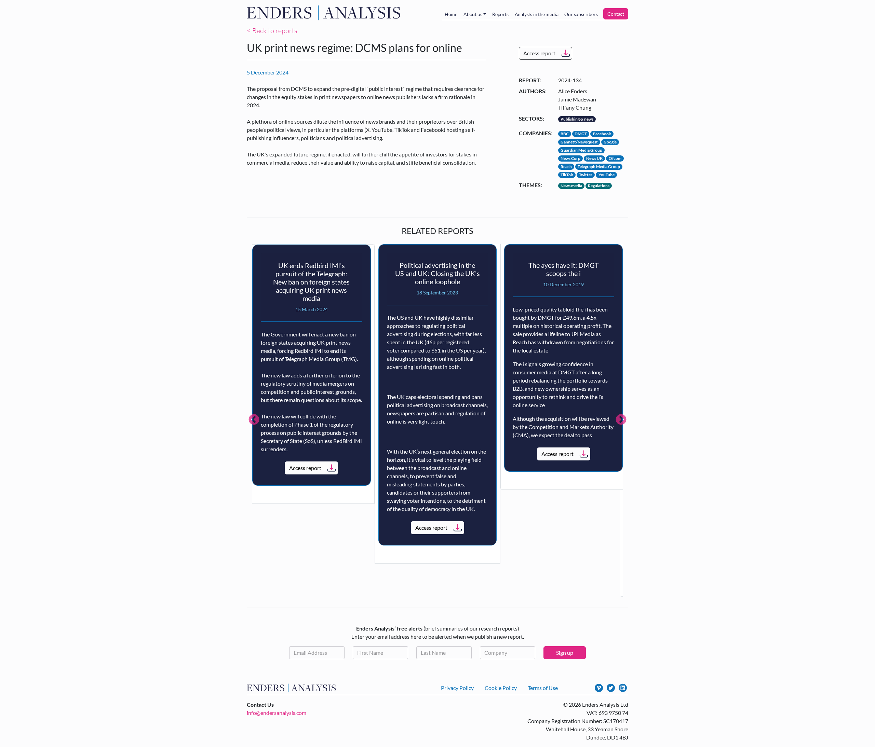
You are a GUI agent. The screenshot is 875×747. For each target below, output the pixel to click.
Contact (615, 14)
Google (610, 141)
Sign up (564, 652)
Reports (500, 14)
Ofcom (615, 158)
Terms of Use (543, 687)
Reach (566, 166)
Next (621, 420)
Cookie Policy (501, 687)
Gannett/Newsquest (579, 141)
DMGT (581, 133)
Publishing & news (577, 119)
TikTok (567, 174)
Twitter (585, 174)
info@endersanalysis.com (276, 712)
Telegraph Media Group (599, 166)
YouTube (606, 174)
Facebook (602, 133)
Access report (539, 53)
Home (451, 14)
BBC (565, 133)
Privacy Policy (457, 687)
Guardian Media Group (581, 150)
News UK (594, 158)
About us (472, 14)
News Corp (570, 158)
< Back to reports (272, 30)
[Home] (325, 13)
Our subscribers (580, 14)
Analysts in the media (536, 14)
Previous (254, 420)
